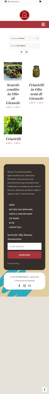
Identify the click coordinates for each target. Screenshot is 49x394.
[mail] (29, 285)
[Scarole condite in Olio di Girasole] (13, 64)
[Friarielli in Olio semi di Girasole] (36, 64)
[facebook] (19, 285)
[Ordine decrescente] (37, 38)
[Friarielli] (13, 118)
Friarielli (13, 139)
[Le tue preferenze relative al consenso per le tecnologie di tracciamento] (44, 389)
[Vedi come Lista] (26, 51)
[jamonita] (24, 11)
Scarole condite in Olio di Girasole (13, 94)
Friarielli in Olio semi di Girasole (36, 92)
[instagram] (24, 285)
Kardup (31, 280)
